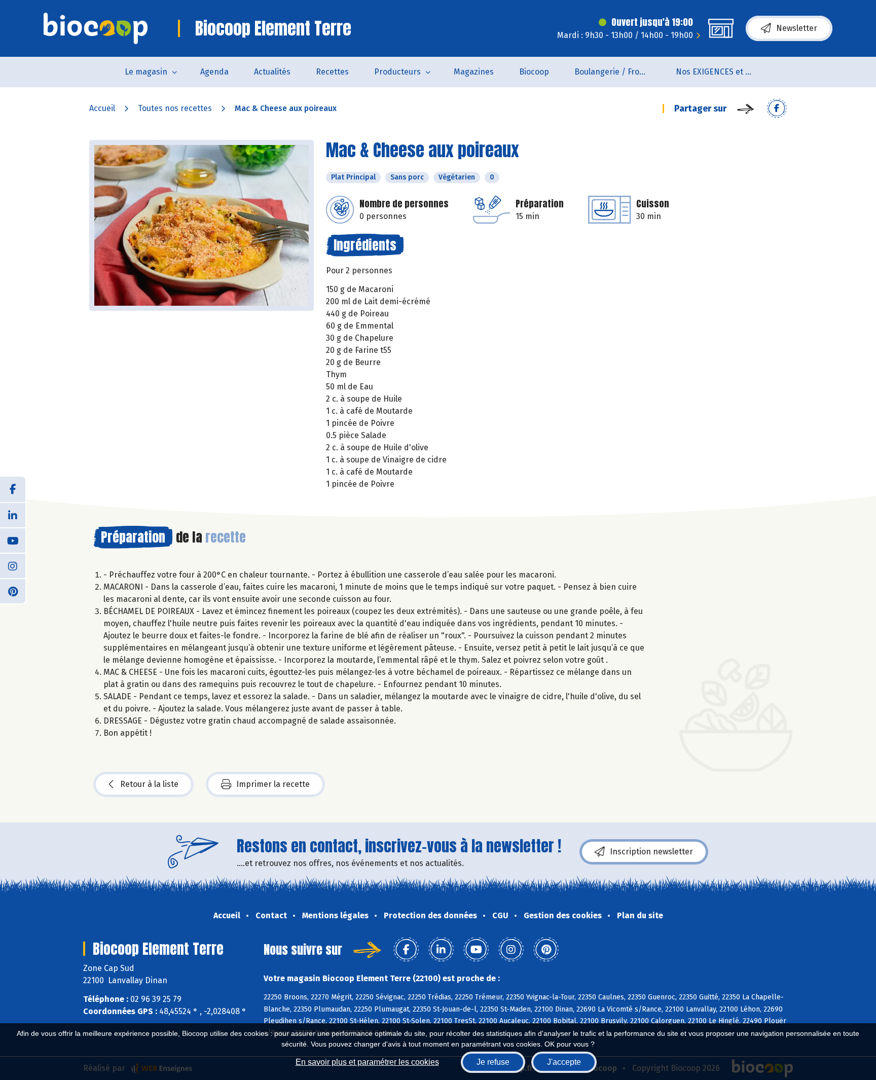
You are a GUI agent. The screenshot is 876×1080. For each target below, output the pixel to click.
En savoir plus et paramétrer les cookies (367, 1062)
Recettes (332, 72)
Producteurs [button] (397, 72)
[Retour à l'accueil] (96, 28)
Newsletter (796, 28)
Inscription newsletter (651, 851)
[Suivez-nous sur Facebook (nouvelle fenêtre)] (12, 489)
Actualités (272, 72)
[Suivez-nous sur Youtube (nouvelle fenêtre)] (12, 540)
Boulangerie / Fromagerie (618, 72)
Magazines (474, 72)
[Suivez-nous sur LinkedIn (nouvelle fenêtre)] (12, 514)
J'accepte (564, 1062)
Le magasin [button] (146, 72)
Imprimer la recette (273, 784)
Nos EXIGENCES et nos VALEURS (720, 72)
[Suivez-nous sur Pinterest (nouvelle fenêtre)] (12, 590)
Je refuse (493, 1062)
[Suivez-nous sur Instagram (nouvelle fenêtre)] (12, 565)
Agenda (214, 72)
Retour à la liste (149, 784)
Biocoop (534, 72)
